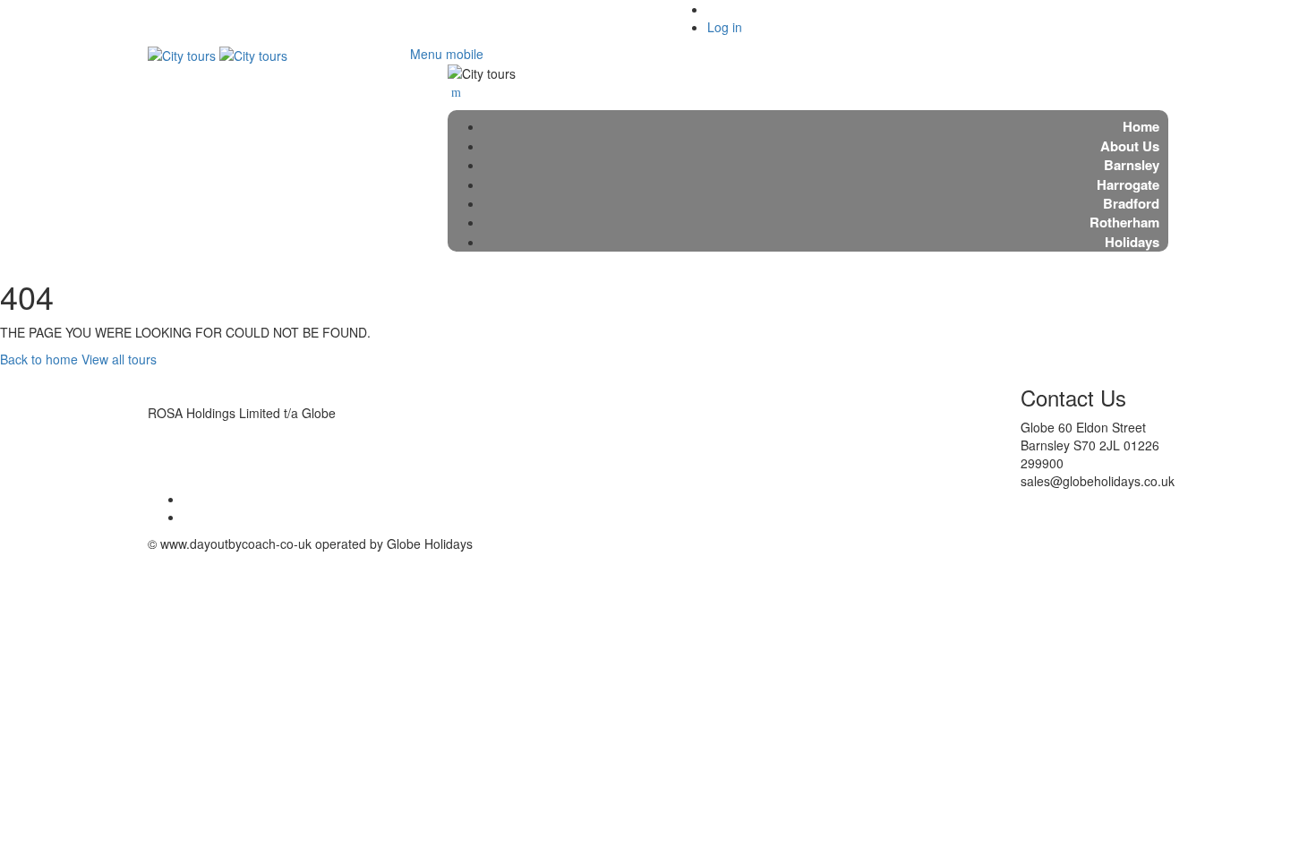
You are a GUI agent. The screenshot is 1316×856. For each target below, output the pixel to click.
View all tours (119, 359)
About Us (1129, 146)
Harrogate (1128, 184)
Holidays (1132, 242)
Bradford (1131, 203)
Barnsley (1131, 165)
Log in (724, 27)
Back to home (39, 359)
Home (1141, 126)
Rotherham (1124, 222)
